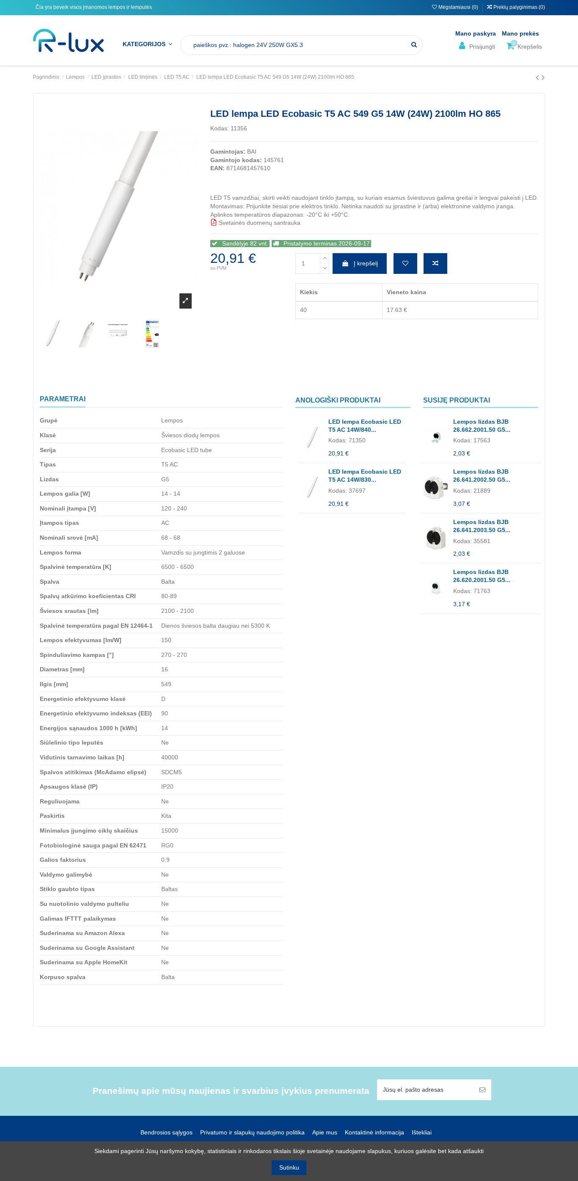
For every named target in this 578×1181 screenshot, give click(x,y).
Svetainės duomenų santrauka (258, 222)
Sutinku (289, 1167)
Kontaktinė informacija (374, 1132)
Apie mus (324, 1132)
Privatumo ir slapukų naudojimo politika (252, 1132)
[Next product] (543, 77)
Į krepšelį (366, 263)
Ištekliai (422, 1132)
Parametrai (62, 399)
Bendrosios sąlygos (166, 1132)
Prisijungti (481, 46)
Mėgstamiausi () (458, 7)
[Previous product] (539, 77)
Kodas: (219, 128)
